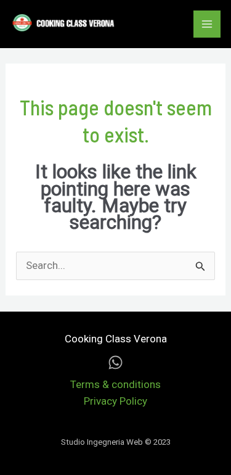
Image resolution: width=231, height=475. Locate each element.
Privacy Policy (115, 401)
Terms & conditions (115, 384)
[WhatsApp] (115, 362)
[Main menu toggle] (207, 24)
